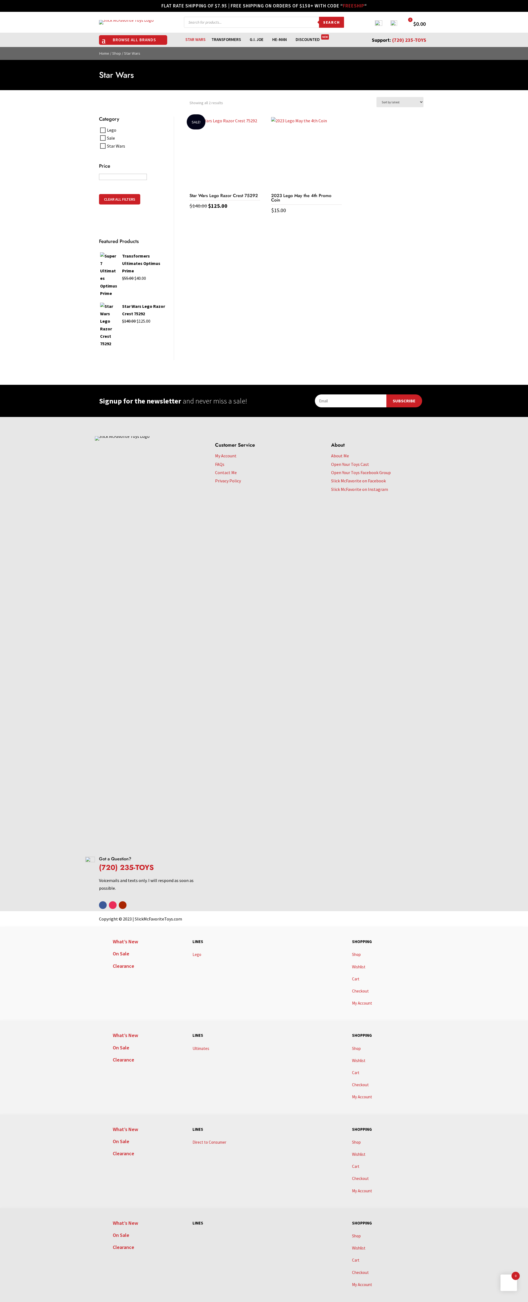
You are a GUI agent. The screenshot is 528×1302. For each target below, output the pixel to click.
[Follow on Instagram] (113, 905)
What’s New (125, 941)
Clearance (123, 966)
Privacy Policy (228, 480)
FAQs (219, 464)
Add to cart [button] (224, 217)
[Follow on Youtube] (123, 905)
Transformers (226, 40)
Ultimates (201, 1048)
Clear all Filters (119, 199)
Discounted (312, 40)
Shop (116, 53)
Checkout (360, 991)
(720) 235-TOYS (409, 40)
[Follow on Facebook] (103, 905)
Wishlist (358, 966)
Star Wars (195, 40)
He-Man (279, 40)
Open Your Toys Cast (350, 464)
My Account (226, 455)
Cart (355, 979)
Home (104, 53)
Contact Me (226, 472)
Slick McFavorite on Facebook (358, 480)
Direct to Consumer (209, 1142)
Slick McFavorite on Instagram (359, 489)
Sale (111, 138)
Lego (111, 130)
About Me (340, 455)
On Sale (121, 953)
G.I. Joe (256, 40)
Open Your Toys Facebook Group (361, 472)
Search (331, 22)
